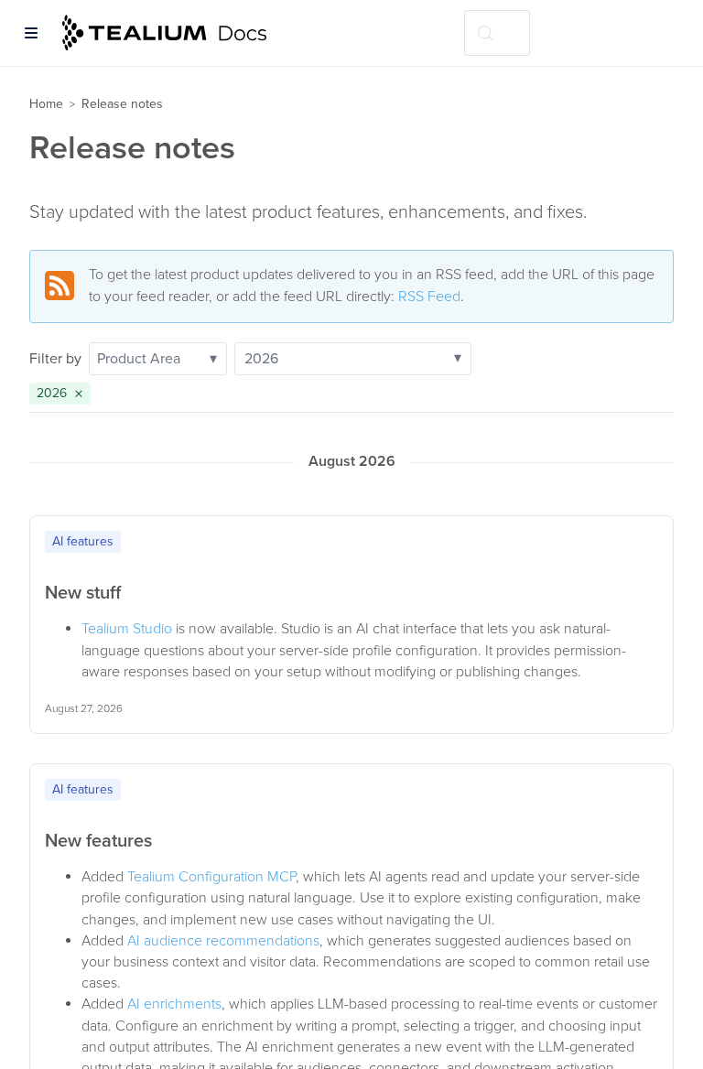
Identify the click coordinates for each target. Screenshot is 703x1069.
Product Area (157, 359)
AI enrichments (174, 1004)
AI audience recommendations (223, 941)
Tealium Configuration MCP (211, 877)
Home (46, 104)
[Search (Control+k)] (497, 33)
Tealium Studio (126, 629)
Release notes (122, 104)
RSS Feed (429, 296)
